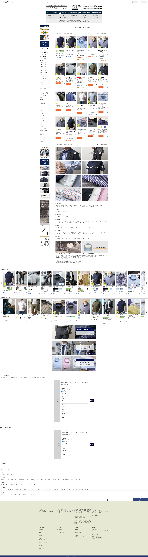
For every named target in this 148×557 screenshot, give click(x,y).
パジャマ (67, 206)
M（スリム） (65, 232)
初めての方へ (43, 141)
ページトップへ (107, 500)
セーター (63, 206)
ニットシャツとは (68, 238)
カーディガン (95, 205)
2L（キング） (84, 233)
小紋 (89, 227)
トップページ (43, 143)
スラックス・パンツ (43, 542)
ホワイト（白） (58, 221)
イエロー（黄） (87, 221)
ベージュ (105, 221)
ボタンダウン (58, 216)
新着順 (70, 33)
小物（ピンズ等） (44, 87)
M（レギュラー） (73, 232)
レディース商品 (85, 206)
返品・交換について (78, 533)
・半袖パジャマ (43, 84)
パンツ (74, 17)
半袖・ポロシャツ (63, 17)
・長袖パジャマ (43, 82)
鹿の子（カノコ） (79, 227)
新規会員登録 (59, 529)
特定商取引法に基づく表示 (45, 553)
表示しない (64, 391)
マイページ (42, 126)
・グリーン (42, 120)
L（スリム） (88, 232)
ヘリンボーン (71, 227)
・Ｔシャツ (42, 68)
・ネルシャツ (43, 70)
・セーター (42, 76)
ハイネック (58, 206)
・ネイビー (42, 108)
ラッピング (42, 91)
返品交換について (44, 135)
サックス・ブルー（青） (67, 221)
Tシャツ (40, 541)
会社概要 (94, 527)
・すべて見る (43, 54)
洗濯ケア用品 (43, 89)
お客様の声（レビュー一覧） (79, 536)
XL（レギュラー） (67, 233)
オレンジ (58, 222)
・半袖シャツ (43, 66)
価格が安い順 (61, 33)
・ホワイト (42, 105)
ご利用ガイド (43, 137)
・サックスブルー (43, 106)
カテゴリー (42, 527)
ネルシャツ (62, 205)
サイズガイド (43, 133)
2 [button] (106, 33)
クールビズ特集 (86, 238)
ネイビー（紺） (76, 221)
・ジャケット (43, 74)
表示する (64, 393)
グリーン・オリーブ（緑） (97, 221)
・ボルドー (42, 113)
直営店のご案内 (43, 130)
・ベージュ (42, 115)
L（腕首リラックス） (103, 232)
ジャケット (96, 17)
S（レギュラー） (59, 232)
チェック (85, 227)
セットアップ (85, 17)
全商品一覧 (41, 531)
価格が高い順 (66, 33)
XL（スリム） (59, 233)
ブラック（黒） (82, 222)
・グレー (41, 110)
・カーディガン (43, 78)
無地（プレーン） (59, 227)
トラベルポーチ (78, 206)
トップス (101, 205)
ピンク (82, 221)
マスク (72, 206)
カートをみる (43, 128)
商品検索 (42, 97)
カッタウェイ (68, 216)
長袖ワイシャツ (58, 211)
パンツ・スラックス (82, 205)
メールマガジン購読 (60, 532)
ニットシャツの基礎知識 (77, 238)
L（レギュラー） (95, 232)
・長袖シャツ (43, 62)
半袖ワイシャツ (42, 539)
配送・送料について (78, 531)
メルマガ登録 (43, 139)
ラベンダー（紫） (70, 222)
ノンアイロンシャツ (59, 238)
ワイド (63, 216)
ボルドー (63, 222)
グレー (76, 222)
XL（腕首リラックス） (76, 233)
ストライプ (66, 227)
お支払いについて (77, 532)
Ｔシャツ (89, 205)
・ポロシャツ (43, 64)
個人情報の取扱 (54, 553)
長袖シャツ (51, 17)
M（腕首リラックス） (82, 232)
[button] (108, 33)
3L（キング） (91, 233)
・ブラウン (42, 118)
